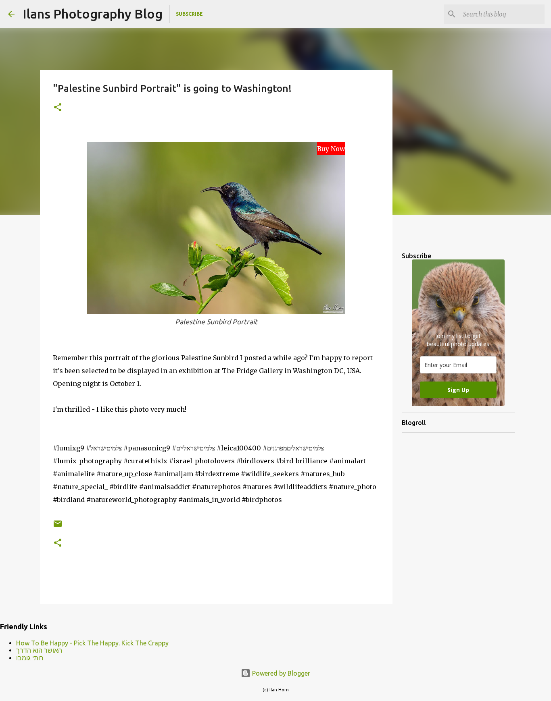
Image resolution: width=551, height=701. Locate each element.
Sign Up (458, 390)
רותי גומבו (30, 658)
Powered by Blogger (280, 673)
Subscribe (189, 14)
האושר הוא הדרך (39, 650)
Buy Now (331, 149)
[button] (58, 107)
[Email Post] (58, 526)
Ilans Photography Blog (93, 13)
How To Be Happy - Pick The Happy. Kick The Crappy (92, 643)
